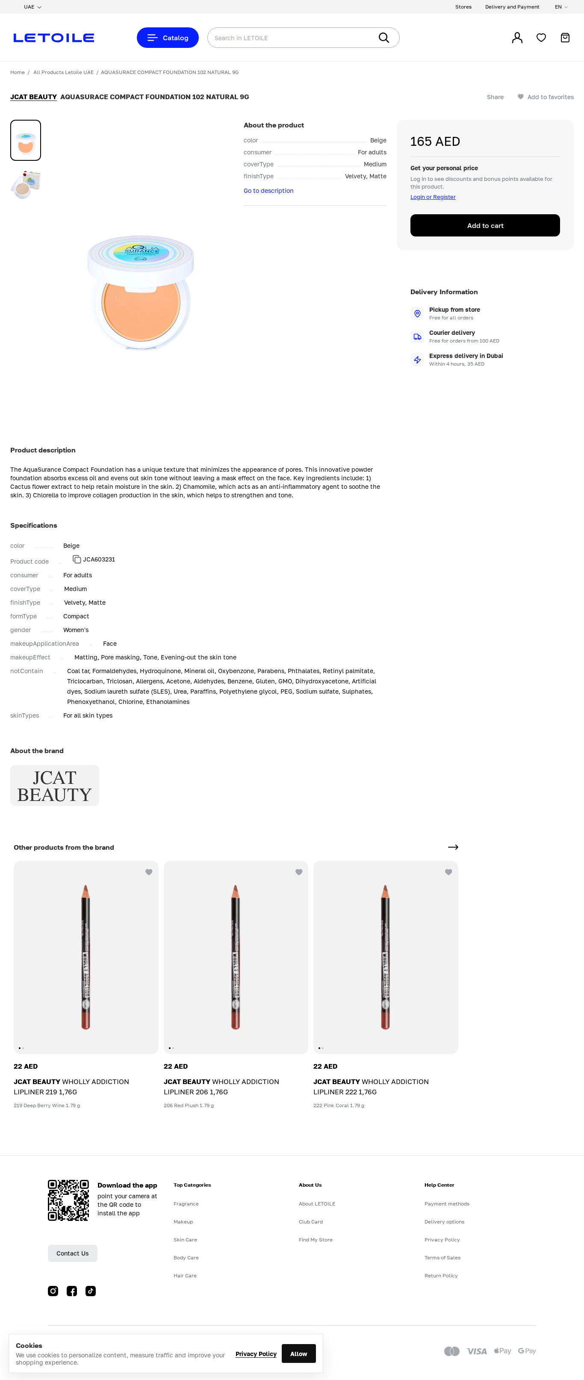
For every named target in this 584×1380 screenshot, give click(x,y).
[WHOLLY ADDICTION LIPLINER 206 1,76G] (236, 957)
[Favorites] (541, 37)
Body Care (186, 1257)
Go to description (269, 190)
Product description (43, 450)
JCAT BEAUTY (33, 96)
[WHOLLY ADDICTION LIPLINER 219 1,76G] (86, 957)
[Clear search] (353, 37)
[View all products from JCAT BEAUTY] (453, 847)
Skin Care (185, 1239)
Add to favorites (551, 96)
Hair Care (185, 1275)
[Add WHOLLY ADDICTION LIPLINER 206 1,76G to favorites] (298, 871)
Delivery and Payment (512, 6)
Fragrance (186, 1203)
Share (495, 96)
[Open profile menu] (517, 37)
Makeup (183, 1221)
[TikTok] (91, 1291)
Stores (463, 6)
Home (17, 72)
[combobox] (273, 37)
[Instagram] (53, 1291)
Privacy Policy (256, 1353)
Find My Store (316, 1239)
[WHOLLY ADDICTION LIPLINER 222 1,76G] (385, 957)
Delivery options (444, 1221)
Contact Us (72, 1253)
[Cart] (565, 37)
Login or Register (433, 196)
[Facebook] (72, 1291)
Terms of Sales (442, 1257)
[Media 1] (25, 140)
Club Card (311, 1221)
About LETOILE (317, 1203)
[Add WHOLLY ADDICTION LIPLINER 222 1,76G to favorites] (448, 871)
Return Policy (441, 1275)
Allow (298, 1353)
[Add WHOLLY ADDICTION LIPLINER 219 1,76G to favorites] (148, 871)
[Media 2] (25, 184)
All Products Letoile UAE (63, 72)
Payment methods (447, 1203)
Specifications (33, 525)
